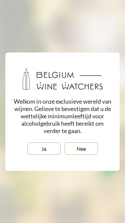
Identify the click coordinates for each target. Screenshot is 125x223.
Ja (43, 148)
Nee (81, 148)
